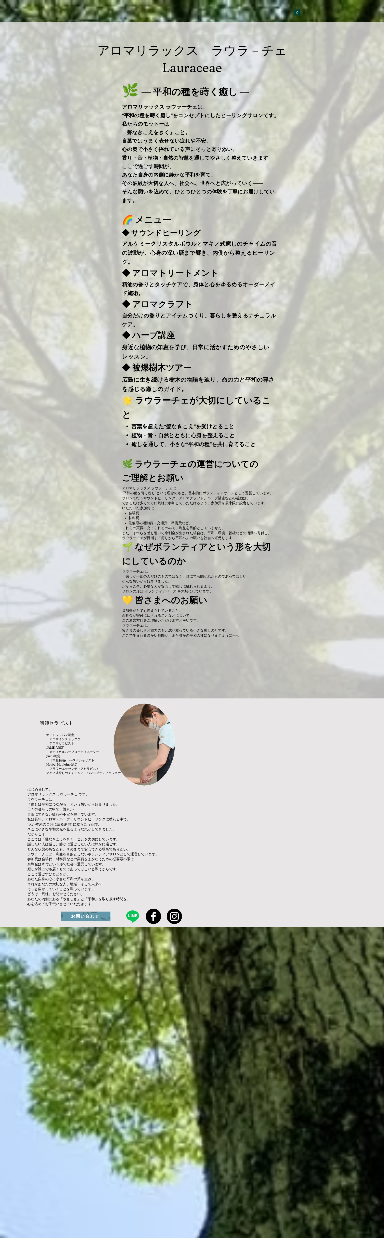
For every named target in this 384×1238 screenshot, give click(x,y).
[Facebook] (153, 916)
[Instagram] (174, 916)
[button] (297, 11)
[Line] (132, 916)
